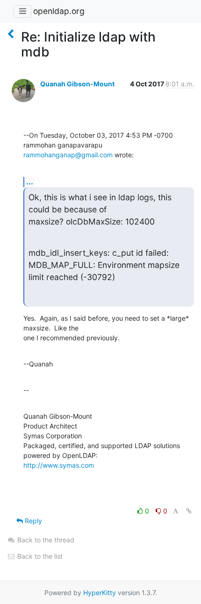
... (29, 181)
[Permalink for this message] (189, 511)
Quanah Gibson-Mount (77, 84)
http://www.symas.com (58, 465)
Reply (32, 521)
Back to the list (39, 556)
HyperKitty (99, 593)
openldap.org (59, 11)
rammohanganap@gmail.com (68, 155)
